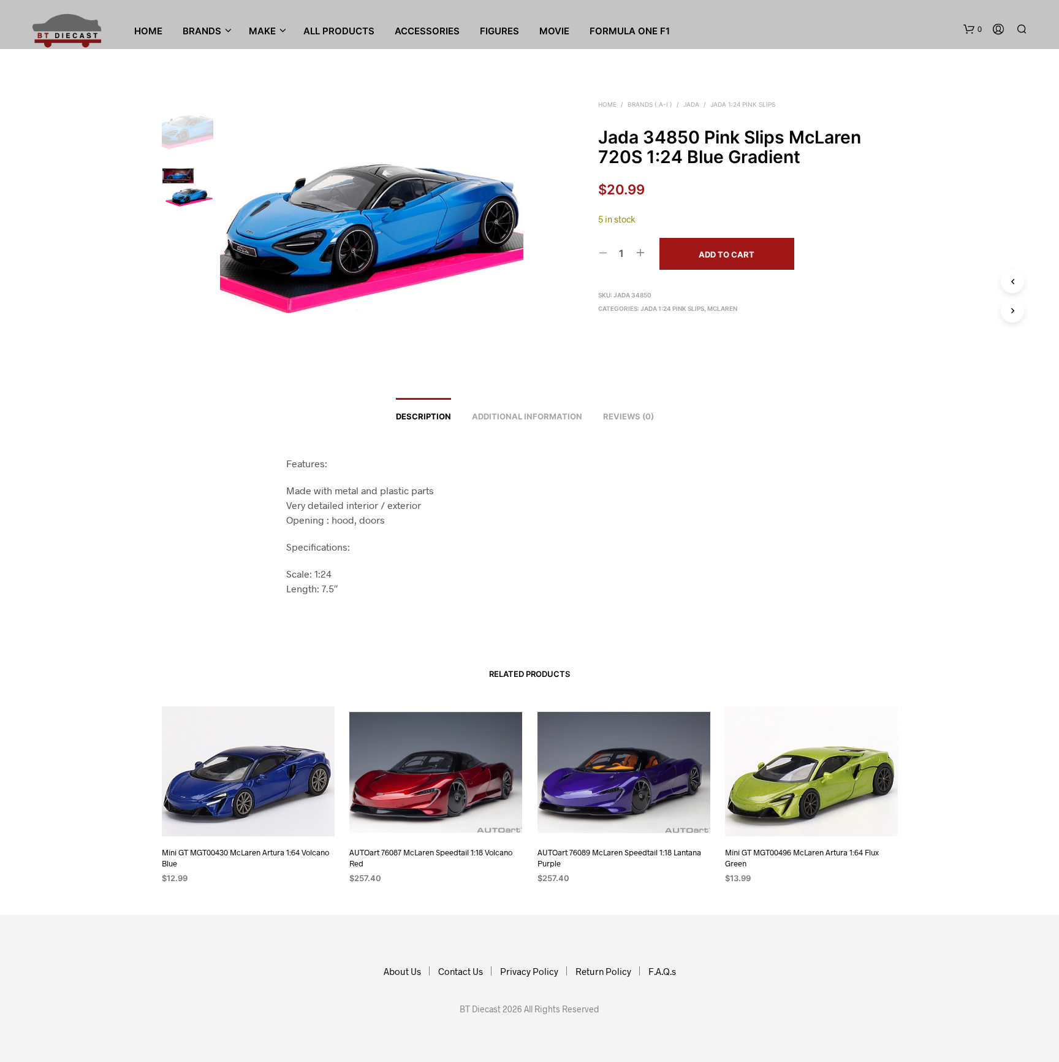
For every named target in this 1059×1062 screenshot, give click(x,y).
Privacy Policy (529, 971)
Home (148, 31)
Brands (202, 31)
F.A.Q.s (662, 971)
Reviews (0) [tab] (628, 416)
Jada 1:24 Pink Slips (742, 104)
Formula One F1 (630, 31)
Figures (499, 31)
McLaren (722, 308)
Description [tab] (423, 416)
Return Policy (603, 971)
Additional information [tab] (527, 416)
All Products (338, 31)
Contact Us (460, 971)
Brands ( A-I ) (650, 104)
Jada (691, 104)
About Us (402, 971)
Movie (554, 31)
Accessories (427, 31)
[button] (972, 29)
